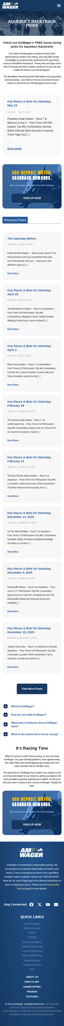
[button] (59, 5)
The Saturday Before (21, 238)
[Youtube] (48, 904)
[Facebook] (31, 904)
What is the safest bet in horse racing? (35, 734)
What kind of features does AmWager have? (34, 724)
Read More (13, 273)
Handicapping (32, 986)
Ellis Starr (11, 300)
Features (32, 996)
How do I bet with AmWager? (29, 714)
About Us (32, 977)
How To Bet (32, 982)
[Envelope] (56, 904)
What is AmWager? (23, 706)
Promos (32, 991)
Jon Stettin (12, 244)
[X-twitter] (39, 904)
